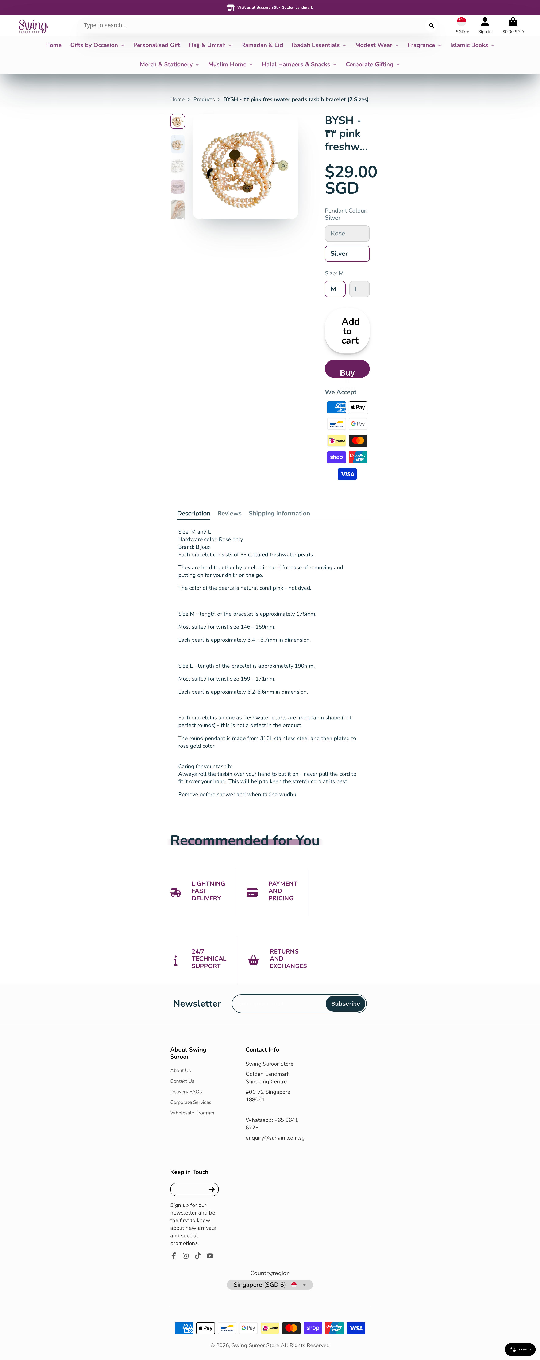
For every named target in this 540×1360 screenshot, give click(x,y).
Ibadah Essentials (316, 45)
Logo (33, 25)
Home (53, 45)
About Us (180, 1070)
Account (485, 25)
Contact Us (182, 1081)
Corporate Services (190, 1102)
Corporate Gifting (369, 64)
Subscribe (345, 1003)
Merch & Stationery (166, 64)
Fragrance (421, 45)
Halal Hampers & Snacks (296, 64)
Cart (513, 25)
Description (193, 513)
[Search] (431, 25)
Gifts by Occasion (94, 45)
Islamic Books (469, 45)
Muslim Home (227, 64)
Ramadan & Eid (262, 45)
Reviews (229, 513)
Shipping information (279, 513)
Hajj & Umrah (207, 45)
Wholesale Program (192, 1113)
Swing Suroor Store (255, 1345)
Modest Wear (373, 45)
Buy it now (347, 373)
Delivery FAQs (186, 1091)
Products (204, 99)
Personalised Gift (156, 45)
